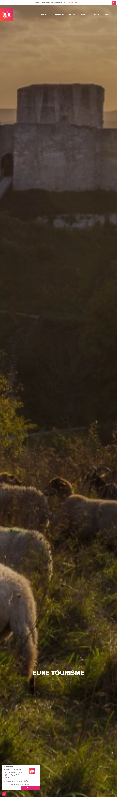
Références (59, 15)
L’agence (45, 15)
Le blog (72, 15)
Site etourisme (100, 15)
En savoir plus (74, 2)
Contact (85, 15)
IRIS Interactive (6, 14)
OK (114, 2)
